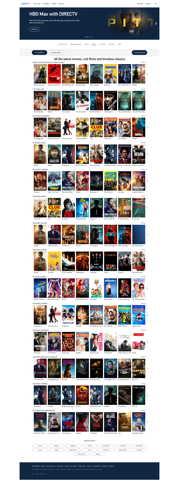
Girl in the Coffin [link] (95, 379)
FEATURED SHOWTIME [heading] (41, 116)
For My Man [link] (93, 433)
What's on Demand (75, 44)
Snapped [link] (78, 433)
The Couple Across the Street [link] (84, 379)
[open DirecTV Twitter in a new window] (37, 473)
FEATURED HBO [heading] (38, 89)
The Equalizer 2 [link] (108, 112)
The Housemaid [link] (95, 165)
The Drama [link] (37, 353)
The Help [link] (50, 272)
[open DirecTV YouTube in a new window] (42, 473)
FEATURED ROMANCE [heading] (41, 330)
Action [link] (40, 446)
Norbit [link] (134, 353)
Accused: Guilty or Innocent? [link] (56, 433)
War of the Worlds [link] (67, 192)
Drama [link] (40, 450)
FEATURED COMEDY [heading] (40, 303)
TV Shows (102, 44)
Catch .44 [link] (135, 379)
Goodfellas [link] (93, 272)
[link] (40, 74)
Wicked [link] (134, 85)
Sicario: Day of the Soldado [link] (140, 165)
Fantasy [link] (57, 450)
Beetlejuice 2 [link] (94, 192)
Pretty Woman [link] (94, 353)
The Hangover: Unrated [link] (97, 326)
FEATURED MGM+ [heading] (39, 196)
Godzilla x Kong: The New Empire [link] (142, 192)
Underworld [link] (65, 165)
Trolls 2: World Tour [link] (124, 299)
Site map (89, 466)
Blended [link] (78, 353)
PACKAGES (37, 4)
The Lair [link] (134, 406)
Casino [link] (106, 272)
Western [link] (98, 454)
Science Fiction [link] (81, 454)
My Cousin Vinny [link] (67, 138)
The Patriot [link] (37, 219)
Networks (112, 44)
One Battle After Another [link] (69, 85)
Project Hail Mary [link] (123, 219)
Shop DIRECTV (40, 52)
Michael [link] (36, 165)
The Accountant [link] (80, 112)
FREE (119, 44)
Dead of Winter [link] (94, 85)
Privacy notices (81, 466)
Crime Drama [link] (123, 446)
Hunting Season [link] (80, 85)
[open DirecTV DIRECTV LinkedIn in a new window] (32, 473)
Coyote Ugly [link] (65, 353)
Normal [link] (50, 112)
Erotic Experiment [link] (137, 246)
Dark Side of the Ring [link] (110, 433)
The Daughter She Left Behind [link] (113, 379)
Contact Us (111, 466)
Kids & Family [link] (106, 450)
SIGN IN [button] (147, 4)
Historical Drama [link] (73, 450)
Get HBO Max (34, 29)
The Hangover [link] (122, 138)
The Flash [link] (121, 192)
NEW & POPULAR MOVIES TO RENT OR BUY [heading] (48, 62)
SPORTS (54, 4)
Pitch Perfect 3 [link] (108, 192)
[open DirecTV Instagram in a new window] (40, 473)
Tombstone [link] (65, 246)
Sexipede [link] (79, 326)
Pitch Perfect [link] (52, 353)
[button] (156, 4)
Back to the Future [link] (81, 165)
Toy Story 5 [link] (93, 299)
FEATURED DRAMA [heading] (40, 250)
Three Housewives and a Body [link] (127, 379)
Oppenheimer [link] (80, 272)
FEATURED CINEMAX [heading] (40, 169)
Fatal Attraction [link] (66, 433)
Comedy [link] (90, 446)
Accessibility (105, 466)
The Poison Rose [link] (53, 246)
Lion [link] (119, 433)
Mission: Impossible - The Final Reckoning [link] (60, 85)
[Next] (156, 23)
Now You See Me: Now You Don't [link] (127, 85)
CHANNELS (46, 4)
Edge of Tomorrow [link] (53, 138)
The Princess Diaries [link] (138, 299)
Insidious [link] (92, 219)
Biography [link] (73, 446)
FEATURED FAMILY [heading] (39, 277)
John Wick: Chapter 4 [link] (110, 246)
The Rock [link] (36, 192)
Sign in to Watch (57, 52)
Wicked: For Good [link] (39, 85)
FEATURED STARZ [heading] (39, 143)
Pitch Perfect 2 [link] (122, 326)
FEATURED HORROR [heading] (40, 384)
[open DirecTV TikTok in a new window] (45, 473)
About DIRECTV (36, 466)
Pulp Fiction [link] (107, 138)
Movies (94, 44)
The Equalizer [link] (66, 112)
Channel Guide (62, 44)
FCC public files (96, 466)
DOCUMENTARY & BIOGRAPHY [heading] (44, 410)
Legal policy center (50, 466)
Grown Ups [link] (65, 326)
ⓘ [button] (43, 23)
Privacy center (60, 466)
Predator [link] (50, 406)
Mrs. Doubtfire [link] (108, 299)
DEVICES (61, 4)
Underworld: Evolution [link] (110, 165)
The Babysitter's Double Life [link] (56, 379)
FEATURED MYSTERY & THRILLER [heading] (45, 357)
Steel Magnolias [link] (38, 112)
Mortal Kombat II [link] (95, 112)
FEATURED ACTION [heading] (40, 223)
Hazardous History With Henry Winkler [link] (143, 433)
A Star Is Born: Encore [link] (124, 353)
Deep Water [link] (135, 219)
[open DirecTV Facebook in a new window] (35, 473)
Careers (43, 466)
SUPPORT (140, 4)
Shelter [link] (50, 165)
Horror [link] (89, 450)
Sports (87, 44)
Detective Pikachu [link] (39, 299)
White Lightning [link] (80, 219)
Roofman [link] (107, 85)
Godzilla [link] (134, 138)
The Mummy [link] (122, 406)
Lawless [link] (120, 272)
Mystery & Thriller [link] (123, 450)
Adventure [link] (56, 446)
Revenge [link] (64, 379)
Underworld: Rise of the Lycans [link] (99, 406)
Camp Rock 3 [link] (38, 326)
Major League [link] (136, 326)
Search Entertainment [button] (140, 52)
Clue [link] (91, 138)
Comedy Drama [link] (106, 446)
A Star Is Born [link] (108, 353)
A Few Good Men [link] (67, 272)
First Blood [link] (65, 219)
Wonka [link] (78, 192)
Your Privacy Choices (72, 466)
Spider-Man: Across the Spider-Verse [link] (59, 299)
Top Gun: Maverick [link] (81, 138)
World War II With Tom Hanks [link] (42, 433)
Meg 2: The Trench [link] (53, 192)
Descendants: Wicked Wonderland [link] (86, 299)
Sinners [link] (78, 406)
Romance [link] (139, 450)
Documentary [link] (139, 446)
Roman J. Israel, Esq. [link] (124, 165)
